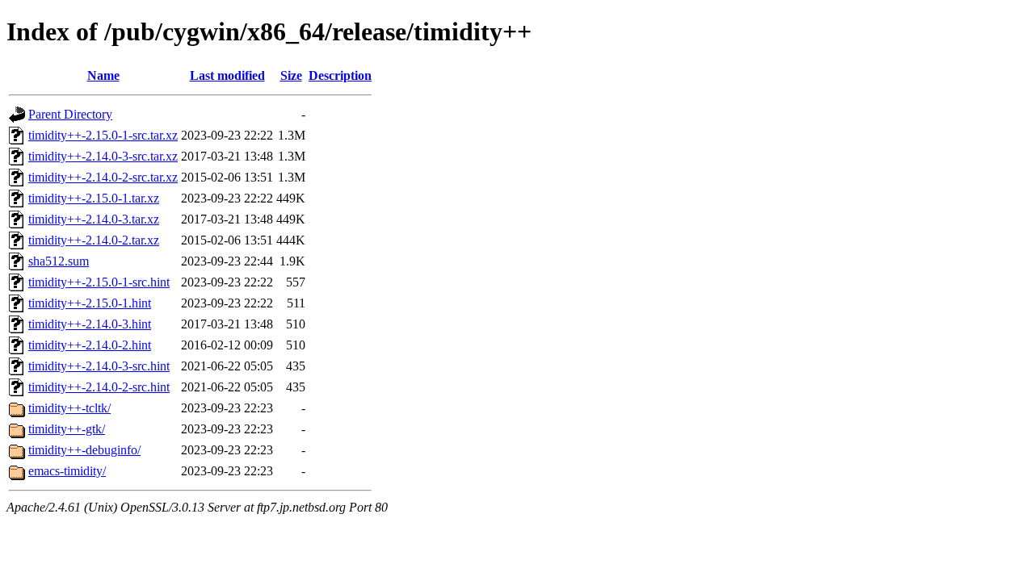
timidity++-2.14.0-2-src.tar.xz (103, 177)
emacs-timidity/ (67, 471)
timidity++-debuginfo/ (84, 450)
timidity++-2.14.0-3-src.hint (99, 366)
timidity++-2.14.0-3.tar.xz (93, 219)
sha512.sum (58, 261)
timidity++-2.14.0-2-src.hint (99, 387)
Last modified (227, 75)
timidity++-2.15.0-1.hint (89, 303)
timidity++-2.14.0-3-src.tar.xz (103, 156)
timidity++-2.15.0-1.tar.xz (93, 198)
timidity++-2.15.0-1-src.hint (99, 282)
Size (291, 75)
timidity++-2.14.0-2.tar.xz (93, 240)
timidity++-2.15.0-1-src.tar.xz (103, 135)
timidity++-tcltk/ (69, 408)
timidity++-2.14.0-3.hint (89, 324)
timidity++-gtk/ (66, 429)
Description (340, 75)
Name (103, 75)
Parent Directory (70, 114)
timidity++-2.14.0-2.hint (89, 345)
